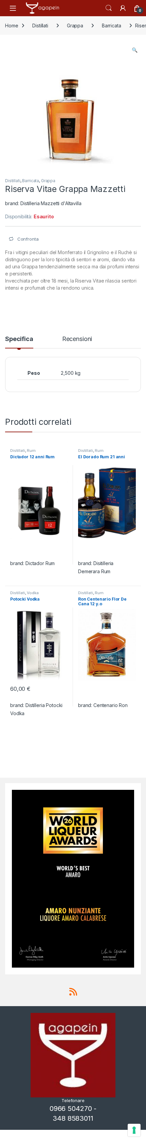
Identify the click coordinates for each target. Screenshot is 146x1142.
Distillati (40, 25)
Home (11, 25)
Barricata (111, 25)
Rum (31, 450)
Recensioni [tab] (77, 339)
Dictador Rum (40, 563)
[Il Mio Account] (123, 8)
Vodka (32, 592)
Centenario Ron (110, 705)
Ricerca (108, 8)
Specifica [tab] (19, 339)
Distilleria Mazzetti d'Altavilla (50, 203)
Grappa (75, 25)
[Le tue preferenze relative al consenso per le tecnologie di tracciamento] (134, 1130)
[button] (135, 50)
